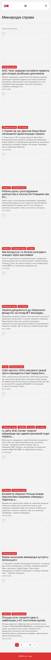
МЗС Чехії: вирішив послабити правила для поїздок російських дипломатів (25, 72)
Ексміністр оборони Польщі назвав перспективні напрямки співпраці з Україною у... (23, 496)
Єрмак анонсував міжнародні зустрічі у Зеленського (25, 558)
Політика (31, 427)
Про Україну (23, 127)
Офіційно (22, 427)
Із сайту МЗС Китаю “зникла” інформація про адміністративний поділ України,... (25, 433)
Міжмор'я (6, 188)
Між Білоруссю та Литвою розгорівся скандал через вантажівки (24, 253)
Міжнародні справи (9, 67)
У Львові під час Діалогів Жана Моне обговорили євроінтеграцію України (24, 132)
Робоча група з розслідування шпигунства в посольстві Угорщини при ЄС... (25, 194)
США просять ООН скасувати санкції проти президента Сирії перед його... (24, 371)
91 (30, 645)
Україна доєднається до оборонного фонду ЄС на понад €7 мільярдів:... (23, 311)
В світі (5, 367)
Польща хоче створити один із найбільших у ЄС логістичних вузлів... (24, 619)
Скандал (31, 248)
